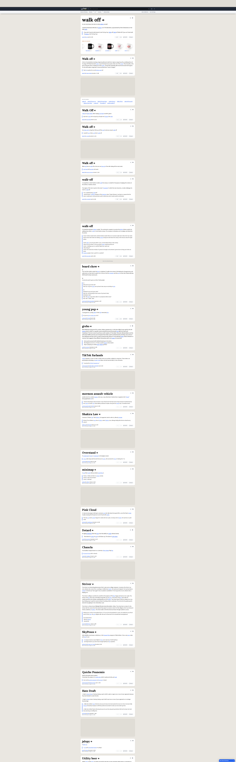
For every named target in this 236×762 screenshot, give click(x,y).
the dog (88, 318)
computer (111, 273)
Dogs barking (88, 119)
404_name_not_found (91, 644)
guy (88, 518)
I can (85, 747)
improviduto (88, 256)
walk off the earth (128, 101)
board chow (84, 301)
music (83, 331)
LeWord (87, 482)
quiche (90, 680)
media (96, 677)
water (97, 64)
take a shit (86, 130)
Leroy (84, 459)
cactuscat (87, 347)
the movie (100, 680)
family (127, 397)
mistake (120, 417)
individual (89, 533)
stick (114, 286)
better (121, 229)
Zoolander (105, 188)
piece (100, 677)
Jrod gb (87, 136)
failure (109, 599)
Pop (117, 331)
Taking (83, 113)
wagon (96, 397)
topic (91, 456)
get (96, 536)
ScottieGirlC (88, 199)
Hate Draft (84, 713)
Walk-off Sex (120, 101)
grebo (83, 347)
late (100, 312)
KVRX (93, 406)
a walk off (96, 103)
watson (87, 750)
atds (87, 37)
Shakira (107, 420)
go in (89, 133)
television (104, 194)
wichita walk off (110, 103)
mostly (89, 473)
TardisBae (88, 556)
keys (98, 271)
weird (96, 360)
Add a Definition (145, 12)
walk (100, 70)
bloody (101, 344)
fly (86, 70)
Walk (110, 32)
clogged (106, 116)
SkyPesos (84, 644)
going (92, 536)
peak (116, 677)
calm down (115, 536)
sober (130, 513)
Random (85, 253)
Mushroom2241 (92, 682)
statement (96, 456)
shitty (84, 744)
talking (102, 24)
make (109, 533)
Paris (101, 640)
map (84, 473)
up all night (101, 113)
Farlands (95, 363)
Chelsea (87, 34)
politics (93, 609)
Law (92, 417)
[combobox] (120, 9)
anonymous (88, 539)
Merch (131, 37)
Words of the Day (84, 12)
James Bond (91, 747)
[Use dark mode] (154, 9)
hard (85, 637)
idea (115, 459)
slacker (83, 591)
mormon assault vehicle (86, 406)
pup (94, 315)
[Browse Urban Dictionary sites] (85, 9)
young (92, 315)
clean (93, 286)
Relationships (106, 12)
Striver (83, 624)
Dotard (83, 539)
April (86, 166)
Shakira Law (84, 424)
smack (101, 237)
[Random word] (148, 9)
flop (112, 550)
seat (103, 130)
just (94, 133)
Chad (93, 704)
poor (129, 635)
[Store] (152, 9)
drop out (103, 166)
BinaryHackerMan (91, 301)
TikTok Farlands (85, 366)
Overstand (84, 461)
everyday (91, 169)
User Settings (152, 12)
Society (99, 12)
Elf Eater (88, 461)
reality (108, 515)
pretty (93, 518)
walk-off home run (92, 101)
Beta (114, 596)
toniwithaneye (90, 522)
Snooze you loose (89, 172)
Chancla (83, 556)
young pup (84, 318)
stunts (95, 747)
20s (108, 312)
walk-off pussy (112, 101)
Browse (90, 12)
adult (94, 312)
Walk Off (83, 119)
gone (110, 597)
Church (86, 403)
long (97, 533)
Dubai (100, 420)
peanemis (94, 680)
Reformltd (90, 424)
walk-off (84, 101)
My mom (85, 553)
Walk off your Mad (88, 103)
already (85, 705)
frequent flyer (107, 635)
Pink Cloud (84, 522)
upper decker (90, 113)
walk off (83, 37)
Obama (89, 619)
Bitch (88, 242)
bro (98, 363)
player (98, 476)
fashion (97, 70)
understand (86, 456)
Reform (98, 417)
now (98, 344)
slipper (107, 550)
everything (100, 473)
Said (99, 360)
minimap (83, 482)
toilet (111, 116)
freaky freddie (89, 73)
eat (119, 273)
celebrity (93, 194)
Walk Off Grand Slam (102, 101)
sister (104, 459)
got (94, 614)
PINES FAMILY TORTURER (93, 366)
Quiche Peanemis (85, 682)
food (89, 297)
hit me (88, 553)
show (85, 29)
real (93, 231)
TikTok (83, 358)
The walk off (103, 103)
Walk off (83, 73)
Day (93, 403)
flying (104, 550)
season (100, 28)
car (86, 744)
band (105, 343)
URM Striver (88, 624)
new (104, 513)
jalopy (83, 750)
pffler (88, 713)
